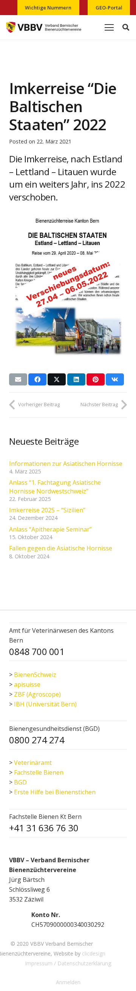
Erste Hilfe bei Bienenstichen (55, 792)
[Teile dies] (37, 379)
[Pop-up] (16, 920)
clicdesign (93, 953)
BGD (20, 782)
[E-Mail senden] (18, 379)
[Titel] (43, 27)
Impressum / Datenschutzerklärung (68, 963)
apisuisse (27, 684)
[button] (125, 27)
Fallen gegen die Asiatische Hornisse (60, 548)
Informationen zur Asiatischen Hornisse (65, 463)
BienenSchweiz (35, 674)
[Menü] (109, 27)
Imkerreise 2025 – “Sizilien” (47, 510)
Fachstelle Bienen (38, 772)
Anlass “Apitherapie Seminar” (50, 529)
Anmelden (68, 982)
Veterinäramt (33, 762)
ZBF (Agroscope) (37, 694)
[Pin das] (96, 379)
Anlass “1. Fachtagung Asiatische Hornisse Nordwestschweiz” (55, 486)
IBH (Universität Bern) (45, 704)
